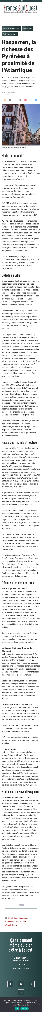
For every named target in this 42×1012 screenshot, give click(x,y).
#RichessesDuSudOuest (15, 921)
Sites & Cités (27, 28)
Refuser (24, 1008)
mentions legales (21, 969)
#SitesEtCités (11, 925)
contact (21, 965)
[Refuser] (39, 1004)
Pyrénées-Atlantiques (10, 34)
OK (17, 1008)
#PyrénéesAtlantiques (17, 918)
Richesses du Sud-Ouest (11, 28)
